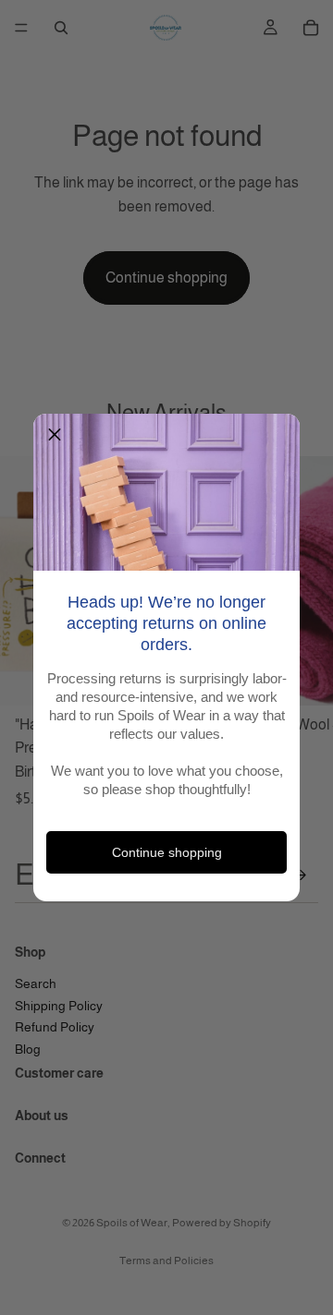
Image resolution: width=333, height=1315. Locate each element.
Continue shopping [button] (167, 852)
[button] (54, 435)
